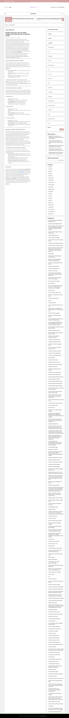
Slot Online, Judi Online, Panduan (54, 584)
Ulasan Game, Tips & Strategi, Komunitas (55, 703)
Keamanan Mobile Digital (52, 405)
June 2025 (50, 195)
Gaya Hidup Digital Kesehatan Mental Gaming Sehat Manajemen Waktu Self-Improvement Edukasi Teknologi (55, 323)
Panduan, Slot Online (52, 518)
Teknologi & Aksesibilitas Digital (54, 618)
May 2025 (50, 198)
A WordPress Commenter (53, 160)
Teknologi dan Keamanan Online (54, 654)
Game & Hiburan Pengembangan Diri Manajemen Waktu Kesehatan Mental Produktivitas (55, 274)
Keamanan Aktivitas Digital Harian (54, 374)
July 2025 (50, 193)
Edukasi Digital (51, 253)
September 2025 (51, 189)
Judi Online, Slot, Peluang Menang (54, 353)
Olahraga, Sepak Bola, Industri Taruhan (55, 457)
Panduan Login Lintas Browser (53, 485)
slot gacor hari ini (51, 105)
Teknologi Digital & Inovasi (53, 661)
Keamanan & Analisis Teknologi (54, 362)
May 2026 (50, 171)
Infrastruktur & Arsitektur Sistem (54, 339)
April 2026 (50, 173)
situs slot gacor (22, 171)
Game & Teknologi (51, 283)
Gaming (49, 300)
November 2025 (51, 184)
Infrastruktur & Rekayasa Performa (54, 341)
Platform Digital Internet (52, 559)
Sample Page (33, 13)
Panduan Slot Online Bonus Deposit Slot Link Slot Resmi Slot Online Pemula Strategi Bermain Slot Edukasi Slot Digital (55, 512)
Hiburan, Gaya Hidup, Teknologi (54, 330)
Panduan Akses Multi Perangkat (54, 464)
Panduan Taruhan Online (52, 516)
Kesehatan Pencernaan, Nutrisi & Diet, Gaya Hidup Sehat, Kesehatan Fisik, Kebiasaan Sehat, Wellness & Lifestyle (55, 427)
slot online (50, 92)
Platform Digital (51, 557)
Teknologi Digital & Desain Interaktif (54, 659)
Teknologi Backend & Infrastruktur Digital (55, 644)
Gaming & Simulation (52, 302)
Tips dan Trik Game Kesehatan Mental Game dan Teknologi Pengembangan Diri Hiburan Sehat (55, 685)
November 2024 (51, 211)
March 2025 (50, 202)
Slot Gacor (50, 56)
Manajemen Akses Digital (53, 449)
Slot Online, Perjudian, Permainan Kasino (55, 589)
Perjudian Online (51, 539)
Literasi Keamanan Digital (53, 447)
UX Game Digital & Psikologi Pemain (55, 711)
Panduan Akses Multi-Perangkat (54, 466)
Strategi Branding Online (52, 609)
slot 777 (49, 74)
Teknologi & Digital (51, 620)
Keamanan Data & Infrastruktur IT (54, 379)
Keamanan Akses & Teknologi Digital (55, 364)
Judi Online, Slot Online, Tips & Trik (54, 350)
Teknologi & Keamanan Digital (53, 637)
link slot (49, 60)
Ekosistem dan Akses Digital (53, 266)
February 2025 (50, 204)
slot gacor (50, 87)
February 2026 (50, 177)
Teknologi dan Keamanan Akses (54, 652)
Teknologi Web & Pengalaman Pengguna (55, 673)
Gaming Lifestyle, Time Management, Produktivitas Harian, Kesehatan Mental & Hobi (55, 309)
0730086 (8, 37)
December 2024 (51, 209)
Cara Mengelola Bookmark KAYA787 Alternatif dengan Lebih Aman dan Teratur (44, 1)
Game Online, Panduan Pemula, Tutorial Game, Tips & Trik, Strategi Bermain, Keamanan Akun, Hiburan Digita (55, 287)
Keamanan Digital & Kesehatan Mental (55, 383)
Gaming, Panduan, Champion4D (54, 313)
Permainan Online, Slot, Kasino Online (55, 548)
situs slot (50, 78)
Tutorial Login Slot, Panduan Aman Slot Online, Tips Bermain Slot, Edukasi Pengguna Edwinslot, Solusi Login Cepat (55, 698)
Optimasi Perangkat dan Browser (54, 459)
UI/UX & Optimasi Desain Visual (54, 701)
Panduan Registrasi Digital (53, 507)
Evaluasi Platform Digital (52, 270)
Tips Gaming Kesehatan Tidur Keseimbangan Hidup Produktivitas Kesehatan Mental (54, 690)
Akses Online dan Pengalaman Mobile (55, 223)
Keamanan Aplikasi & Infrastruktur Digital (55, 376)
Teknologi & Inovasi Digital (53, 631)
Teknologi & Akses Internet (53, 616)
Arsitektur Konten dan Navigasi (54, 237)
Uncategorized (51, 706)
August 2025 (50, 191)
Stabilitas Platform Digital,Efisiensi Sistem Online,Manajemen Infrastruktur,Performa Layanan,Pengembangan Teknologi (56, 606)
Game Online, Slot (51, 290)
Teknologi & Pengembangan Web (54, 642)
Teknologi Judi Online (52, 669)
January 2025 (50, 207)
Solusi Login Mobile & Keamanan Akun (55, 600)
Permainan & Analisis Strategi (53, 541)
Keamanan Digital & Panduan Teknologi (55, 385)
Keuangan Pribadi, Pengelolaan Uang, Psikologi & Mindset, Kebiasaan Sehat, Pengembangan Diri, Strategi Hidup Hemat (56, 432)
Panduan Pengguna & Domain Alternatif (55, 497)
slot (49, 51)
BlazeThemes (44, 715)
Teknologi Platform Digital (53, 671)
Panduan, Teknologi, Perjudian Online (55, 520)
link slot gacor (51, 47)
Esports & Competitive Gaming (53, 268)
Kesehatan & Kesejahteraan (53, 423)
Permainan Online (51, 545)
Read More (7, 183)
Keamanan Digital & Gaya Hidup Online (55, 381)
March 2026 (50, 175)
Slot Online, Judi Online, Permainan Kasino (56, 586)
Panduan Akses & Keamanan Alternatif (55, 462)
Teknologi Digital (51, 656)
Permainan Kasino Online (52, 543)
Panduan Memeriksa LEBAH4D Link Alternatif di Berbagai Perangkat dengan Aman (56, 142)
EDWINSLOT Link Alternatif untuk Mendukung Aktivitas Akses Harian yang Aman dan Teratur (56, 137)
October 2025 (50, 186)
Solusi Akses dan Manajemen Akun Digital (56, 598)
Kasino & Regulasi (51, 357)
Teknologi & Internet (52, 633)
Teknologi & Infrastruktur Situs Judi (54, 628)
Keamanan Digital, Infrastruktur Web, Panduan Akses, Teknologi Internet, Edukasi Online (54, 396)
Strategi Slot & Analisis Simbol (53, 611)
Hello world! (61, 160)
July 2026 (50, 166)
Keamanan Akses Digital (52, 366)
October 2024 (50, 213)
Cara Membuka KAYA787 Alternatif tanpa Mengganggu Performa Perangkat (38, 18)
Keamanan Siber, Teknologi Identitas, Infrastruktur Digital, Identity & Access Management (55, 420)
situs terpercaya (51, 100)
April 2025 (50, 200)
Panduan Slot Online (52, 509)
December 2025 (51, 182)
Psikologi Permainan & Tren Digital (54, 572)
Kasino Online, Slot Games (53, 359)
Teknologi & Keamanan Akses (53, 635)
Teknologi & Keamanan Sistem (53, 640)
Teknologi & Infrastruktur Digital (54, 626)
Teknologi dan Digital (52, 646)
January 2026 (50, 180)
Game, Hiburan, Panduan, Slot (53, 298)
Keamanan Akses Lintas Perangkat (54, 372)
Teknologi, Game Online (52, 676)
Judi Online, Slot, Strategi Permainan (54, 355)
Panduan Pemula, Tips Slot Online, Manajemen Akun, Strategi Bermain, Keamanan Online (54, 494)
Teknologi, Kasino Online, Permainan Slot (55, 678)
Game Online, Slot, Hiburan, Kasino (54, 292)
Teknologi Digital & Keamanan (53, 663)
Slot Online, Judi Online (52, 578)
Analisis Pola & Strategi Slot (53, 235)
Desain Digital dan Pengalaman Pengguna (55, 243)
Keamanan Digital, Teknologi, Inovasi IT (55, 403)
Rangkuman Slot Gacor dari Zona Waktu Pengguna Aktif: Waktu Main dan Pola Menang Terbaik (17, 34)
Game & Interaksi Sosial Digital (54, 281)
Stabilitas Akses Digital (52, 602)
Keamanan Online (51, 407)
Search (49, 127)
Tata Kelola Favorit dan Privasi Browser (55, 614)
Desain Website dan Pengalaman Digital (55, 245)
